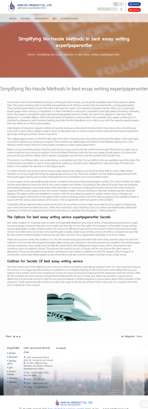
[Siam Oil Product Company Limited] (30, 6)
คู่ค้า (10, 367)
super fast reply (111, 163)
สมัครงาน (136, 10)
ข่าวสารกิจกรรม (11, 373)
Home (31, 54)
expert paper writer (17, 111)
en (121, 4)
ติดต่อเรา (136, 4)
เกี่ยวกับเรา (13, 356)
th (116, 4)
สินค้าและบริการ (11, 362)
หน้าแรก (12, 353)
